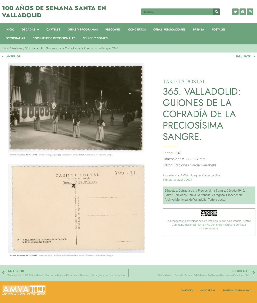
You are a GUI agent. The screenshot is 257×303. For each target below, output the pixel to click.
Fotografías (15, 38)
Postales (219, 29)
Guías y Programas (83, 29)
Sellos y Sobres (95, 38)
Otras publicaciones (169, 29)
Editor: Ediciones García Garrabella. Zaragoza (195, 195)
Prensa (198, 29)
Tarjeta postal (217, 199)
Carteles (53, 29)
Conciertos (137, 29)
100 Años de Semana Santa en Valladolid (54, 12)
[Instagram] (250, 11)
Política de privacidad (237, 290)
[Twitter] (235, 11)
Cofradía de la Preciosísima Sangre (202, 190)
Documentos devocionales (54, 38)
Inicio (10, 29)
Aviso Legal (207, 290)
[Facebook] (243, 11)
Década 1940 (235, 190)
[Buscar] (216, 11)
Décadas (28, 29)
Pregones (113, 29)
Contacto (187, 290)
